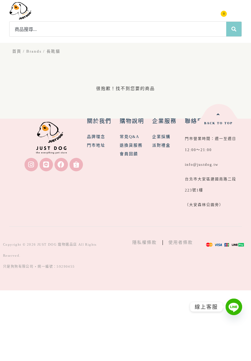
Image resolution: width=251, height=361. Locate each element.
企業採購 (161, 136)
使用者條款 (180, 242)
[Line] (46, 164)
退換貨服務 (131, 145)
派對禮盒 (161, 145)
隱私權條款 (144, 242)
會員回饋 (129, 153)
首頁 (16, 51)
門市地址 (96, 145)
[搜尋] (234, 29)
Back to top (218, 123)
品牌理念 (96, 136)
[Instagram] (31, 164)
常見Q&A (129, 136)
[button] (236, 10)
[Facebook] (61, 164)
